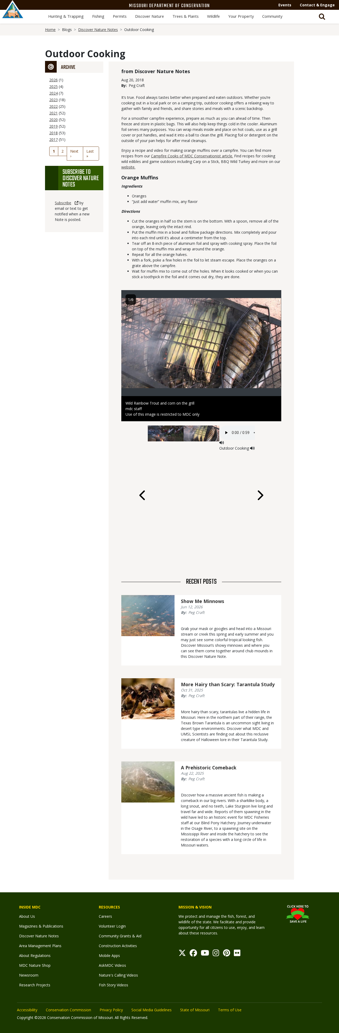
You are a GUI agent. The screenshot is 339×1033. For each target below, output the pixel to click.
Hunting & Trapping (66, 16)
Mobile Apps (109, 955)
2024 (53, 93)
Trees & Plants (185, 16)
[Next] (260, 495)
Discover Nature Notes (98, 29)
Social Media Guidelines (151, 1009)
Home (50, 29)
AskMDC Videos (112, 965)
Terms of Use (230, 1009)
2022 (53, 106)
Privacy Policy (111, 1009)
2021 (53, 113)
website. (128, 167)
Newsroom (28, 975)
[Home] (12, 15)
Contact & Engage (317, 4)
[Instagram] (216, 954)
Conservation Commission (68, 1009)
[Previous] (143, 495)
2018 (53, 132)
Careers (105, 916)
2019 (53, 126)
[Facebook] (193, 954)
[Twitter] (182, 954)
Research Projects (34, 984)
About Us (27, 916)
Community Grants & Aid (120, 935)
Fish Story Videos (113, 984)
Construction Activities (118, 945)
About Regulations (35, 955)
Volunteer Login (112, 926)
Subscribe (63, 202)
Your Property (241, 16)
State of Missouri (194, 1009)
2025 (53, 86)
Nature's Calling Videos (118, 975)
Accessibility (27, 1009)
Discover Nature (149, 16)
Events (284, 4)
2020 (53, 119)
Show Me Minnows (202, 601)
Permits (120, 16)
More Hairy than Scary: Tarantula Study (228, 684)
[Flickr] (237, 954)
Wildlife (213, 16)
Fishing (98, 16)
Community (272, 16)
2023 (53, 99)
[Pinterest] (226, 954)
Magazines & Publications (41, 926)
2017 (53, 139)
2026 (53, 79)
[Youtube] (205, 954)
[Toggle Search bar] (322, 17)
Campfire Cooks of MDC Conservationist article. (192, 155)
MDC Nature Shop (35, 965)
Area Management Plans (40, 945)
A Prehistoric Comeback (209, 767)
